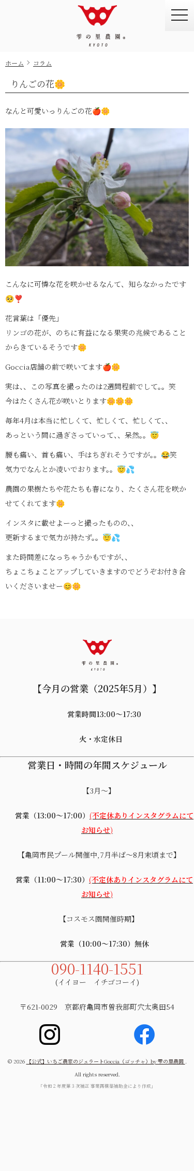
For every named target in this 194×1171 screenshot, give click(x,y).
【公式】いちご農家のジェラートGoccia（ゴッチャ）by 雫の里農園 (105, 1061)
